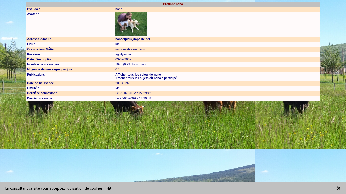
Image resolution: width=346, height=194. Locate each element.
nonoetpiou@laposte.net (132, 39)
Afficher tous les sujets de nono (138, 74)
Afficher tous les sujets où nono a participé (146, 78)
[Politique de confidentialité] (109, 188)
